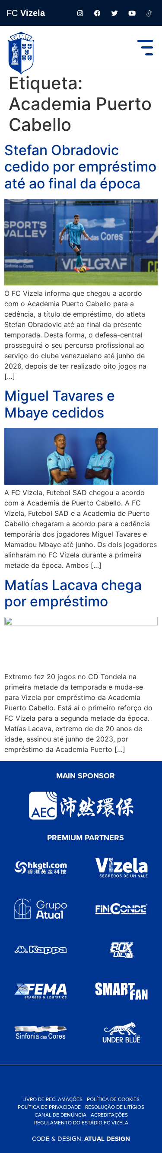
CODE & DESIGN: (81, 1138)
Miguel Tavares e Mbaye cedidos (59, 404)
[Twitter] (114, 12)
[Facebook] (97, 12)
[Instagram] (79, 12)
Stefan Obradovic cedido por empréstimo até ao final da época (80, 167)
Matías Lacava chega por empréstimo (73, 593)
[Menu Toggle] (145, 48)
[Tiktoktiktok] (149, 12)
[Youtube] (131, 12)
